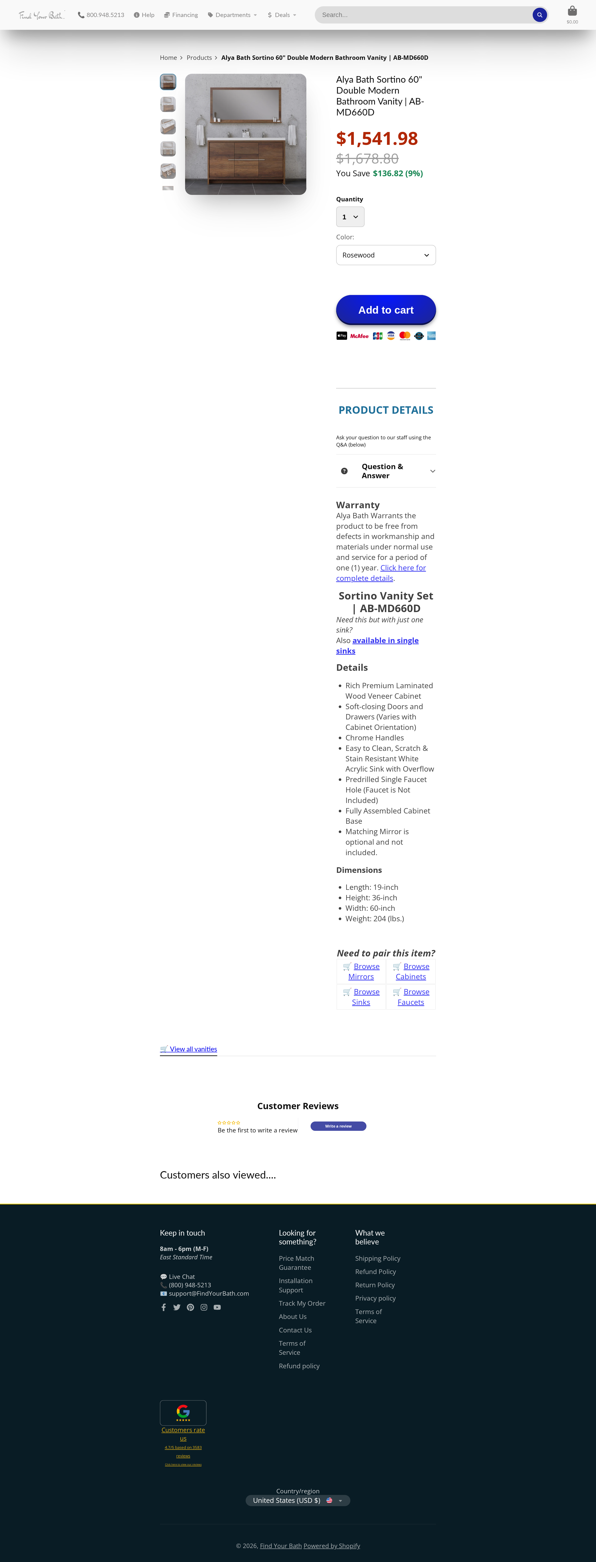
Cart (572, 15)
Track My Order (302, 1303)
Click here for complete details (381, 572)
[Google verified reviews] (183, 1413)
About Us (293, 1316)
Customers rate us (183, 1434)
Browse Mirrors (364, 971)
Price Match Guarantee (296, 1263)
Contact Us (295, 1329)
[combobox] (432, 15)
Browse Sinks (366, 996)
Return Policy (375, 1284)
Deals (282, 14)
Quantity (349, 199)
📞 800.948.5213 (101, 14)
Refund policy (299, 1365)
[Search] (540, 15)
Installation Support (296, 1285)
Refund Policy (375, 1271)
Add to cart (386, 310)
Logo (42, 14)
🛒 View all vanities (188, 1049)
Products (199, 58)
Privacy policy (375, 1298)
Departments (233, 14)
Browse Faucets (414, 996)
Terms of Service (292, 1348)
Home (168, 58)
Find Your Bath (281, 1546)
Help (148, 14)
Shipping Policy (377, 1258)
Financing (185, 14)
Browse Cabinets (413, 971)
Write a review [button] (338, 1126)
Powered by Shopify (332, 1546)
